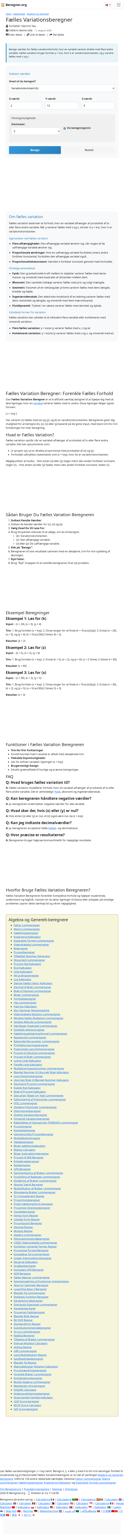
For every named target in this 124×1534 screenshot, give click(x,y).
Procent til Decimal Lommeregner (34, 1053)
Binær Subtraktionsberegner (31, 1153)
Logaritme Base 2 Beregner (30, 1289)
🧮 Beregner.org (14, 5)
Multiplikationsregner (27, 1138)
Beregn (35, 150)
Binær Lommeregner (26, 995)
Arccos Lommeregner (27, 1331)
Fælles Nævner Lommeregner (32, 1277)
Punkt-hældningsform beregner (33, 1204)
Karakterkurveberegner (28, 1301)
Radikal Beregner (24, 1335)
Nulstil (89, 150)
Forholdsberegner (25, 999)
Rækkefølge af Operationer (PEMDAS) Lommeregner (46, 1122)
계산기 (27, 1515)
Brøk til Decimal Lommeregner (32, 991)
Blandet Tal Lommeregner (29, 1293)
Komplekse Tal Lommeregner (32, 1254)
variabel (38, 403)
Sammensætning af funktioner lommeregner (41, 1281)
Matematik (19, 13)
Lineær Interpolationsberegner (33, 1258)
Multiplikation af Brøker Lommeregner (37, 1188)
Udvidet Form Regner (27, 1219)
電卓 (14, 1515)
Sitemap (57, 1489)
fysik (58, 791)
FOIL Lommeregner (25, 1103)
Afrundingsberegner (26, 975)
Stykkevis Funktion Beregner (31, 1297)
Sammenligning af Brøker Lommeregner (38, 1173)
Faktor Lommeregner (27, 925)
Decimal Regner (23, 1227)
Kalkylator (100, 1507)
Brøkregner (21, 948)
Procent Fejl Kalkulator (27, 964)
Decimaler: (18, 124)
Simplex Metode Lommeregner (33, 1022)
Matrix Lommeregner (27, 929)
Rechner (28, 1511)
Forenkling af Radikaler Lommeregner (37, 1177)
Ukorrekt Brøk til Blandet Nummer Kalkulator (41, 1080)
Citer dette (15, 34)
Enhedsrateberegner (26, 1161)
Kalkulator (24, 1507)
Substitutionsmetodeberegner (32, 1328)
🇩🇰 (107, 4)
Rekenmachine (49, 1511)
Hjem (8, 13)
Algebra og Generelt (38, 13)
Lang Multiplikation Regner (30, 1355)
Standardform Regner (27, 1324)
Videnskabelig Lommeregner (31, 944)
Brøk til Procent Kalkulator (30, 1091)
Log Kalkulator (22, 979)
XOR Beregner (22, 1273)
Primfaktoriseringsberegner (31, 1045)
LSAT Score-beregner (26, 1401)
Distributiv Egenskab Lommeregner (35, 1304)
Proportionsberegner (27, 1200)
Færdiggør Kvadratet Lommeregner (35, 1026)
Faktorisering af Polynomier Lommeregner (40, 1099)
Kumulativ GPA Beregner (29, 1270)
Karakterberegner (25, 1308)
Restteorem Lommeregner (30, 1037)
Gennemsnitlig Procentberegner (33, 1134)
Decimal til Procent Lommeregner (34, 1084)
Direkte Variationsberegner (30, 1115)
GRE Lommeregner (25, 1351)
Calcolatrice (43, 1499)
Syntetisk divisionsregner (29, 1030)
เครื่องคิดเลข (89, 1511)
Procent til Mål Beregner (29, 1157)
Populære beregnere (36, 1489)
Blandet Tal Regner (25, 1362)
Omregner (71, 1489)
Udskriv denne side (20, 30)
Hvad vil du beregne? (22, 81)
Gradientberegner (25, 1266)
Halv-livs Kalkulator (25, 1006)
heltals (52, 828)
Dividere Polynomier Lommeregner (35, 1107)
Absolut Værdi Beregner (28, 1184)
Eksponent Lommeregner (29, 960)
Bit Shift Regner (23, 1320)
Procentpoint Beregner (28, 1223)
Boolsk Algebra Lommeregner (32, 1382)
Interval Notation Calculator (31, 1343)
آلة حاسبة (70, 1511)
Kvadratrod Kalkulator (27, 937)
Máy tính (11, 1511)
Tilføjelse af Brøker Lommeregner (34, 1339)
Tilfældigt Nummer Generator (32, 956)
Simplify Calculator (25, 1390)
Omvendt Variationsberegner (32, 1119)
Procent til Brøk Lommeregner (32, 1057)
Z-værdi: (87, 98)
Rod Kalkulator (23, 968)
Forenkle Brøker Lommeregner (33, 1374)
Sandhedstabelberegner (28, 1359)
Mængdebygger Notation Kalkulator (36, 1366)
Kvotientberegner (24, 1130)
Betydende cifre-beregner (29, 1386)
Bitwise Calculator (25, 1150)
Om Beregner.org (10, 1489)
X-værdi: (14, 98)
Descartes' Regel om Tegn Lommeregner (39, 1095)
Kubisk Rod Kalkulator (27, 1088)
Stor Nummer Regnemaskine (31, 1010)
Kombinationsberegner (28, 1378)
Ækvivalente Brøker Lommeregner (35, 1192)
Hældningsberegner (26, 933)
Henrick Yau (28, 26)
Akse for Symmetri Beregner (31, 1285)
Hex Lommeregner (25, 1002)
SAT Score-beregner (26, 1409)
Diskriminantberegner (27, 1111)
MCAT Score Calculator (27, 1405)
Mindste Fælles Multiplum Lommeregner (38, 1018)
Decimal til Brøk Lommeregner (32, 987)
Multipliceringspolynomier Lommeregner (39, 1068)
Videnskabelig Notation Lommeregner (37, 1014)
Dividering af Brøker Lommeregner (35, 1181)
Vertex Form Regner (26, 1215)
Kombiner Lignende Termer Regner (35, 1246)
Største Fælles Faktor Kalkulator (33, 983)
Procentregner (23, 1126)
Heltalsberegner (24, 1142)
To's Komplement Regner (29, 1196)
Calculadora (64, 1499)
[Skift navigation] (118, 5)
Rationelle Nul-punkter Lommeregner (37, 1041)
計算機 (107, 1511)
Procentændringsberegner (30, 1370)
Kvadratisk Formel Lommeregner (34, 940)
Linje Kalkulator (23, 971)
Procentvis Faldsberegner (29, 1312)
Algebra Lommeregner (27, 1235)
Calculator (111, 1499)
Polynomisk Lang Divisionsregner (34, 1049)
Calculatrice (102, 1503)
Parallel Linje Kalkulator (28, 1064)
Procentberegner (24, 952)
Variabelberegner (24, 1211)
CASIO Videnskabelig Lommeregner (35, 1242)
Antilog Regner (23, 1347)
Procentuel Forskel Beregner (31, 1250)
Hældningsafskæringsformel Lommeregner (40, 1033)
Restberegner (22, 1165)
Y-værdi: (50, 98)
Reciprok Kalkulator (26, 1262)
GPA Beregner (22, 1169)
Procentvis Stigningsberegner (32, 1208)
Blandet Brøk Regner (26, 1316)
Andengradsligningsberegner (32, 1393)
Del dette (58, 34)
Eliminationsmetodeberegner (32, 1239)
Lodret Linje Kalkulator (27, 1061)
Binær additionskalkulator (30, 1146)
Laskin (117, 1507)
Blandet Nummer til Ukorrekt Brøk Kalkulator (41, 1072)
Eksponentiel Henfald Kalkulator (33, 1397)
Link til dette (37, 34)
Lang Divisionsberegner (28, 1076)
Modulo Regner (23, 1231)
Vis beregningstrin (79, 128)
